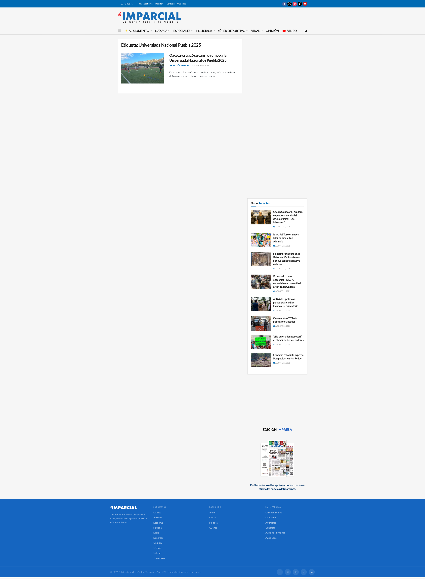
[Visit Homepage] (149, 17)
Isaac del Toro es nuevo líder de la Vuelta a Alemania (286, 238)
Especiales (181, 31)
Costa (212, 517)
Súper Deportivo (231, 31)
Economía (158, 522)
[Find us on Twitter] (289, 3)
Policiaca (204, 31)
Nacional (157, 527)
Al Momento (139, 31)
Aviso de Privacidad (275, 532)
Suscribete (127, 4)
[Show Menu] (119, 31)
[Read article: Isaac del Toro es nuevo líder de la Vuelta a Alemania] (261, 240)
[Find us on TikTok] (300, 3)
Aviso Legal (271, 537)
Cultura (157, 552)
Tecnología (159, 557)
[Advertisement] (277, 62)
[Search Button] (306, 30)
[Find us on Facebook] (284, 3)
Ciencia (157, 547)
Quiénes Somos (146, 3)
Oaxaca (161, 31)
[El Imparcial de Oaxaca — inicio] (128, 508)
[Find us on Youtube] (305, 3)
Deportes (158, 537)
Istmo (212, 512)
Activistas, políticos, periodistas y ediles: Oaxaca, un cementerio (285, 302)
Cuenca (213, 527)
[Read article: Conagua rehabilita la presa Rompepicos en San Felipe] (261, 360)
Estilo (156, 532)
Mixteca (213, 522)
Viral (255, 31)
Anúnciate (181, 3)
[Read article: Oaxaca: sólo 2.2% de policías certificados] (261, 323)
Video (292, 31)
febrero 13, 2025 (201, 65)
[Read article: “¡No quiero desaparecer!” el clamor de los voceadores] (261, 342)
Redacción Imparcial (180, 65)
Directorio (160, 3)
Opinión (272, 31)
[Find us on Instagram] (295, 3)
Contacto (171, 3)
